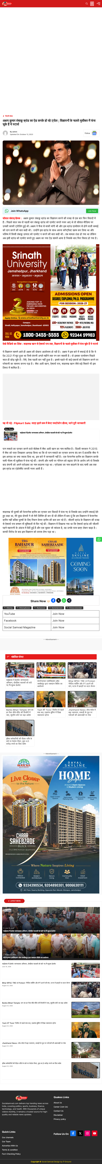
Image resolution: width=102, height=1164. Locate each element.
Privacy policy (60, 1119)
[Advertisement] (51, 390)
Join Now (58, 613)
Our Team (6, 1141)
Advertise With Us (10, 1145)
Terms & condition (10, 1150)
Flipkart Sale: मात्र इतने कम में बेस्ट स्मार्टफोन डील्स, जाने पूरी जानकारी (50, 423)
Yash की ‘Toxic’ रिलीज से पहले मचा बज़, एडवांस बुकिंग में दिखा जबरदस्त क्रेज (50, 712)
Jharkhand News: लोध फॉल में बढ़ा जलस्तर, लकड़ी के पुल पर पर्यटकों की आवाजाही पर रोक (82, 712)
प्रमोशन (85, 355)
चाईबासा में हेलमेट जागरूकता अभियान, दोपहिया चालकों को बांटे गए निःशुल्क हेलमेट (46, 433)
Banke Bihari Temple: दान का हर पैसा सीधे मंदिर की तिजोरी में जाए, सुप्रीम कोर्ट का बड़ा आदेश (19, 712)
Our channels (8, 1137)
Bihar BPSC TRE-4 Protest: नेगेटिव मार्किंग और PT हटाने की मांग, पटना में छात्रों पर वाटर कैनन (82, 683)
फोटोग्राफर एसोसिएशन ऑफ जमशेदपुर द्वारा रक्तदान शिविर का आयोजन (49, 683)
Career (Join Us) (61, 1107)
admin (14, 132)
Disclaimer (58, 1115)
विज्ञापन (88, 456)
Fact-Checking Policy (11, 1154)
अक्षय (25, 218)
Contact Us (58, 1111)
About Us (58, 1103)
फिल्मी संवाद (9, 116)
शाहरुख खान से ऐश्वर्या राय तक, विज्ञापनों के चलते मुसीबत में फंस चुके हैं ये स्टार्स (61, 343)
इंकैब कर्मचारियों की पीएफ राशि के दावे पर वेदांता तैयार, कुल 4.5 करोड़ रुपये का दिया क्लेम (19, 741)
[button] (87, 3)
